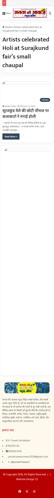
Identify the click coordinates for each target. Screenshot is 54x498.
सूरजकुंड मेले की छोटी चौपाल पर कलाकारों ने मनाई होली (25, 114)
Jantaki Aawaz (10, 106)
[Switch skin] (50, 14)
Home (8, 27)
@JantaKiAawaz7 (20, 462)
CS (36, 479)
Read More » (11, 136)
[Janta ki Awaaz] (29, 13)
